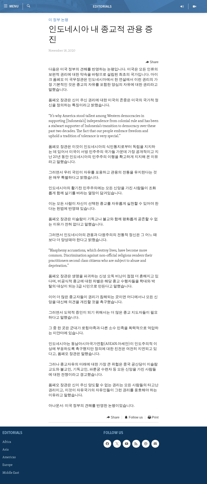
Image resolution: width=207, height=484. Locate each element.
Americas (9, 457)
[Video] (194, 6)
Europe (7, 465)
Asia (5, 449)
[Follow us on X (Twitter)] (117, 443)
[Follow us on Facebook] (107, 443)
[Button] (152, 62)
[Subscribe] (155, 443)
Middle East (10, 473)
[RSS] (136, 443)
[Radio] (182, 6)
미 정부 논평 (58, 20)
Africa (6, 442)
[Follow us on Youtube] (126, 443)
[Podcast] (146, 443)
